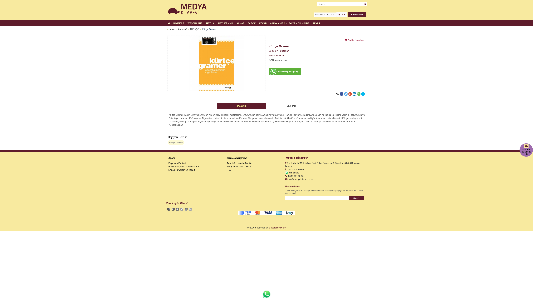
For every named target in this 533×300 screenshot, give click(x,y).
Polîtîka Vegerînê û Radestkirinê (184, 166)
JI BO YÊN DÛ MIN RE (297, 23)
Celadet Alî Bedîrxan (279, 50)
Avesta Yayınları (277, 55)
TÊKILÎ (316, 23)
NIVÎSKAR (178, 23)
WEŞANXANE (195, 23)
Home (172, 29)
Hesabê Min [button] (357, 14)
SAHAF (240, 23)
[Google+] (350, 94)
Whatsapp (294, 172)
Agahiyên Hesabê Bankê (239, 163)
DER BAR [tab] (291, 105)
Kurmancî (183, 29)
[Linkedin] (354, 94)
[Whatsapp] (359, 94)
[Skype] (363, 94)
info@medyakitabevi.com (300, 179)
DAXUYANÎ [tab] (241, 105)
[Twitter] (346, 94)
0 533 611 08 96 (295, 176)
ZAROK (252, 23)
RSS (229, 169)
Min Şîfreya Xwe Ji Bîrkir (239, 166)
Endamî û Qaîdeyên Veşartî (181, 169)
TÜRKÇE (195, 29)
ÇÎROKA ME (276, 23)
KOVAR (263, 23)
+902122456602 (295, 169)
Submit (356, 198)
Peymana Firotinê (177, 163)
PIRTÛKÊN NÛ (225, 23)
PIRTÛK (210, 23)
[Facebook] (341, 94)
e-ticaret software (277, 227)
